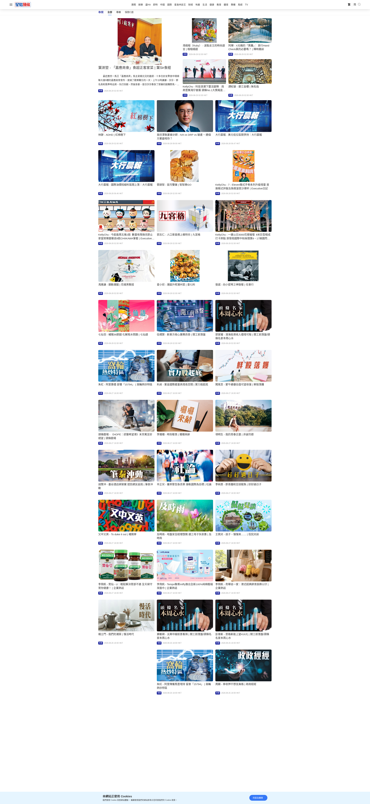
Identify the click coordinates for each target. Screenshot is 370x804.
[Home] (22, 4)
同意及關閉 (258, 798)
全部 (110, 12)
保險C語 (129, 12)
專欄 (118, 12)
